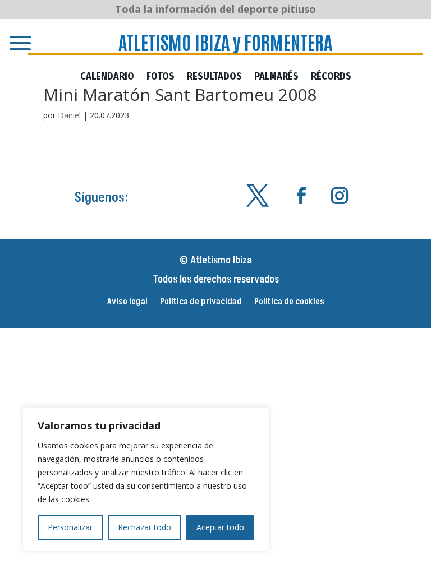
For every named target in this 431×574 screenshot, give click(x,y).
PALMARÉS (276, 77)
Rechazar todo (144, 527)
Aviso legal (127, 303)
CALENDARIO (107, 77)
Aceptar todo (220, 527)
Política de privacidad (201, 303)
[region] (145, 479)
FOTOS (160, 77)
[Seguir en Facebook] (301, 195)
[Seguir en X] (257, 195)
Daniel (69, 115)
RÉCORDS (331, 77)
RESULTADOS (214, 77)
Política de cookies (289, 303)
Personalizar (70, 527)
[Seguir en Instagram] (339, 195)
